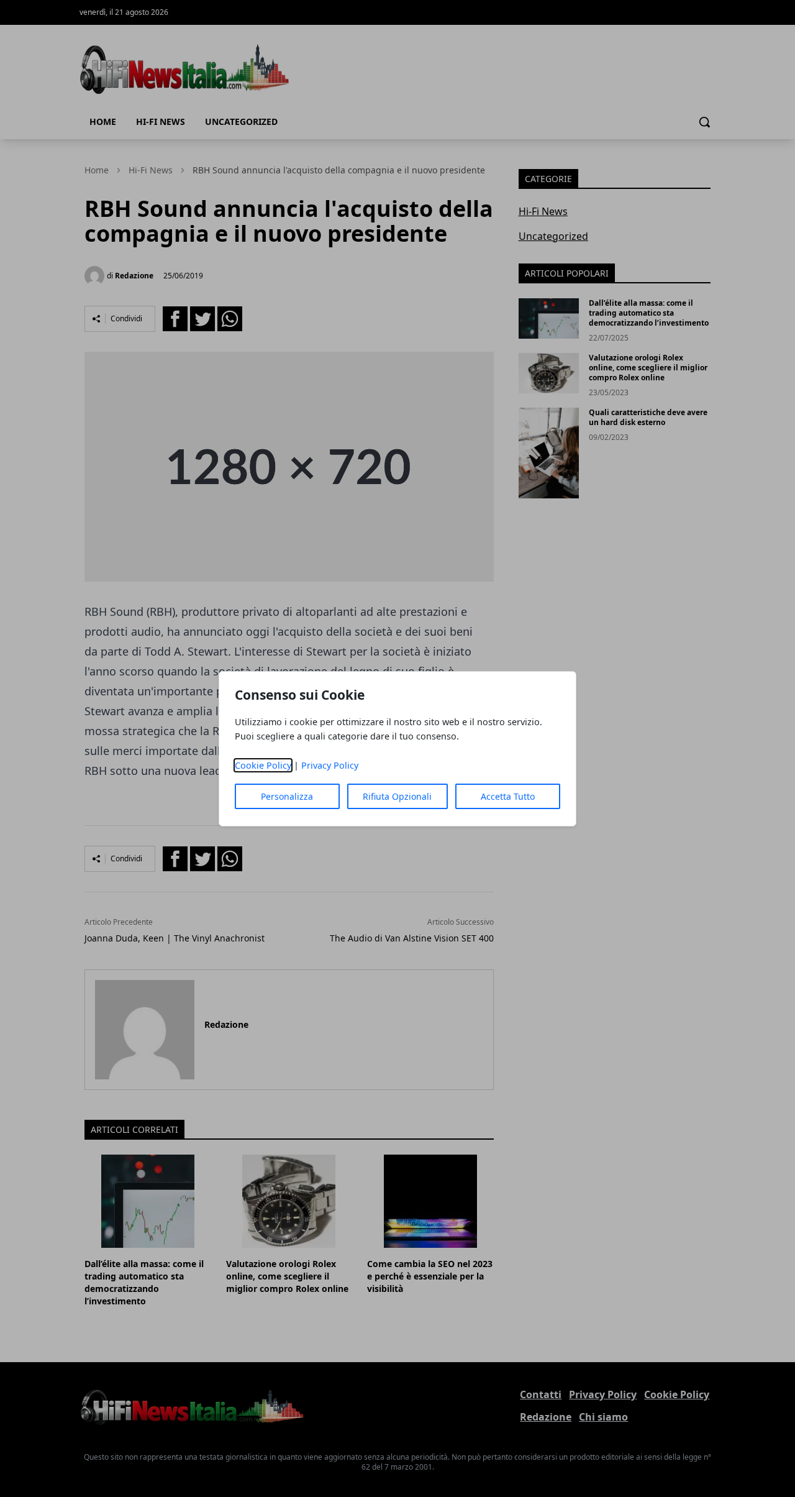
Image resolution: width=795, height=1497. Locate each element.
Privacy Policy (329, 765)
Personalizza (287, 796)
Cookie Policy (263, 765)
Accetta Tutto (508, 796)
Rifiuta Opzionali (397, 796)
